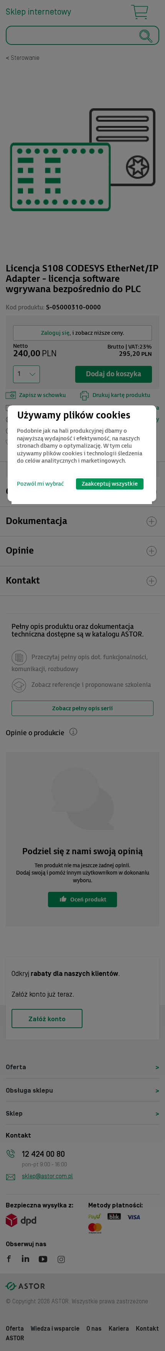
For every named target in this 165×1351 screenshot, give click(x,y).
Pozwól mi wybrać (40, 484)
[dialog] (82, 453)
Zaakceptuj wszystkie (110, 484)
